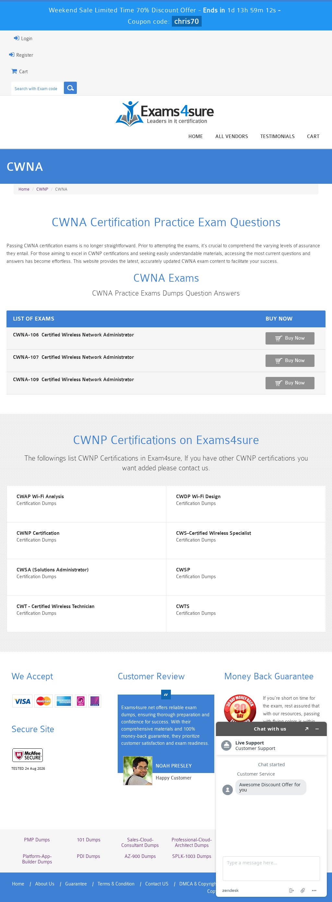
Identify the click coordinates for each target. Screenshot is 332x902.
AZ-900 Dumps (140, 856)
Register (24, 55)
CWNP (42, 189)
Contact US (157, 884)
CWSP (183, 570)
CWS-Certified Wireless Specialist (213, 533)
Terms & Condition (116, 884)
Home (195, 136)
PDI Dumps (88, 856)
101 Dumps (89, 840)
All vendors (231, 136)
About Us (44, 884)
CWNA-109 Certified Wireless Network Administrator (73, 379)
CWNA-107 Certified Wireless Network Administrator (73, 357)
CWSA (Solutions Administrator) (53, 570)
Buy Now (295, 338)
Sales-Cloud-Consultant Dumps (140, 842)
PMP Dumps (37, 840)
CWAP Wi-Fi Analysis (40, 496)
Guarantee (76, 884)
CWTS (183, 606)
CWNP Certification (38, 533)
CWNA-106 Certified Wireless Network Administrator (73, 335)
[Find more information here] (271, 809)
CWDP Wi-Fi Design (198, 496)
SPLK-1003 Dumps (191, 856)
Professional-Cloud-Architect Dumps (192, 842)
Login (26, 38)
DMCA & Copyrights (199, 884)
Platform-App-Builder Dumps (37, 859)
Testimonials (277, 136)
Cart (313, 136)
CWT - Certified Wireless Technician (55, 606)
